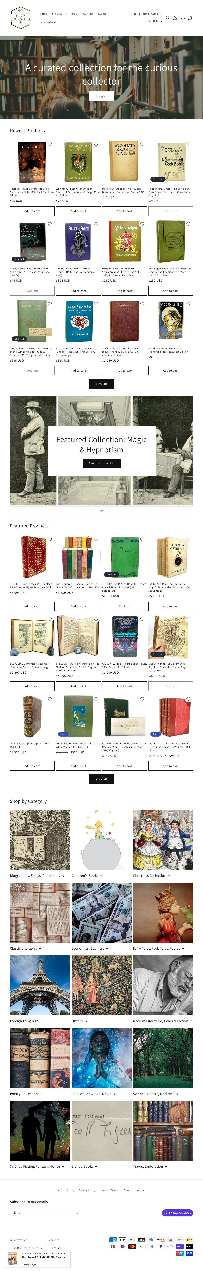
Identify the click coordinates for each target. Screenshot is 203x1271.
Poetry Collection (24, 1093)
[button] (59, 13)
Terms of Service (109, 1190)
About (128, 1190)
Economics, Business (88, 948)
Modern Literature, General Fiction (160, 1021)
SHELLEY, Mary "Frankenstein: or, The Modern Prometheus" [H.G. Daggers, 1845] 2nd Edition (77, 667)
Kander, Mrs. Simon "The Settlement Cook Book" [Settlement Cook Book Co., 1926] (169, 192)
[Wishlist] (183, 17)
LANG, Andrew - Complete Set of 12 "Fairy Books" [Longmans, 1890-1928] (78, 585)
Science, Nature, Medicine (153, 1093)
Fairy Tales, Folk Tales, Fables (156, 948)
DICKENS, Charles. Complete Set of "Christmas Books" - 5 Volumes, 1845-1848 (170, 747)
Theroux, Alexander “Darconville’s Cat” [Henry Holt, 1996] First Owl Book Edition (32, 192)
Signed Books (82, 1166)
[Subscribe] (76, 1212)
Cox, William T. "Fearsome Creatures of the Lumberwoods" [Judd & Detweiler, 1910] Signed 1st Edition (31, 352)
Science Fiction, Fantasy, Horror (35, 1166)
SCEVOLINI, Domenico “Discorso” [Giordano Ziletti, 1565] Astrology (29, 665)
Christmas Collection (149, 875)
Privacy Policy (87, 1190)
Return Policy (66, 1190)
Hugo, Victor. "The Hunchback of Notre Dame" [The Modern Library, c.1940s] (30, 272)
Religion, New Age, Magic (91, 1093)
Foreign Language (24, 1021)
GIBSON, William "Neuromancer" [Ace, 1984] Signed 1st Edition (124, 665)
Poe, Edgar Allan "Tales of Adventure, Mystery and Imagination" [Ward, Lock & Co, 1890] (170, 272)
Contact (140, 1190)
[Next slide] (110, 511)
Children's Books (85, 875)
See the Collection (101, 463)
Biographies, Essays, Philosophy (35, 875)
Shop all (101, 96)
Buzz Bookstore (26, 1262)
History (77, 1021)
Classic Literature (23, 948)
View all (101, 384)
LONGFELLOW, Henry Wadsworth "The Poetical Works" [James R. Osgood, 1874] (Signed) (124, 747)
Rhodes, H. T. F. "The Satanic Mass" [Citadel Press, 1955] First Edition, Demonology (76, 352)
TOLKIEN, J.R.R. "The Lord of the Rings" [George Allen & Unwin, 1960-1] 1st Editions (170, 587)
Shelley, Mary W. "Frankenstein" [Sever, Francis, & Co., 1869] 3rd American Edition (120, 352)
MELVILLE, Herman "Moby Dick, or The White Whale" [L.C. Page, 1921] (78, 745)
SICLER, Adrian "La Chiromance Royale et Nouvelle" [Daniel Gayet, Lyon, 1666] (168, 667)
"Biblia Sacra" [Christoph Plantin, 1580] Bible (29, 745)
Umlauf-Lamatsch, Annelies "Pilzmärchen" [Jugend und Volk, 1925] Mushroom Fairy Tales (121, 272)
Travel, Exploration (148, 1166)
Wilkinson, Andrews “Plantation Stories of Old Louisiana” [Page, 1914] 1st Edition (78, 192)
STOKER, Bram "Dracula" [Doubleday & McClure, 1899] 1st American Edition (32, 585)
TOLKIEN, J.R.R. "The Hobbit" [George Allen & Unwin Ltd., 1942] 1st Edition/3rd (124, 587)
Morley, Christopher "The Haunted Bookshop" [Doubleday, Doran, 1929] (123, 190)
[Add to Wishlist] (50, 144)
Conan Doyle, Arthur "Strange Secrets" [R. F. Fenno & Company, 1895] (75, 272)
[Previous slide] (92, 511)
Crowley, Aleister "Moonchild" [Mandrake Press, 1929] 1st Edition (168, 350)
